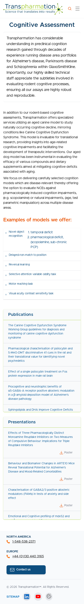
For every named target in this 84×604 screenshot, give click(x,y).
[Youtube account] (38, 596)
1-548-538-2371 (23, 541)
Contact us (23, 569)
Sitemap (13, 596)
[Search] (70, 8)
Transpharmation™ (29, 587)
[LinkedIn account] (26, 596)
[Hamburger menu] (77, 9)
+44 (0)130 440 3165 (28, 556)
